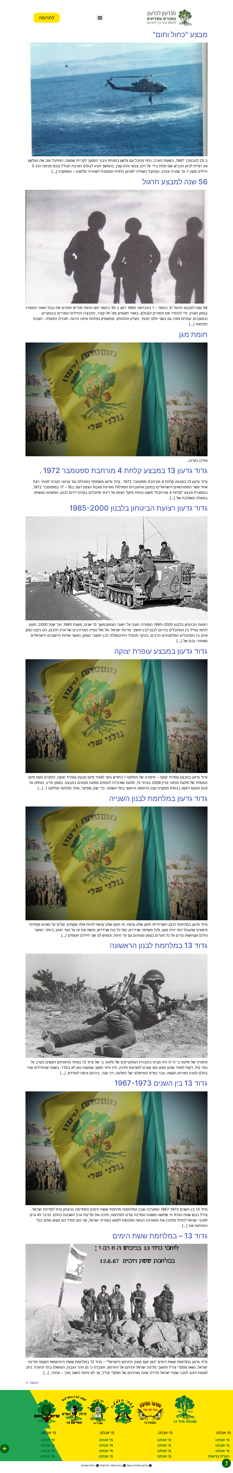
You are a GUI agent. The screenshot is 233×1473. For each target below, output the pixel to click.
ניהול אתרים (88, 1465)
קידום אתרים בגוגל (137, 1465)
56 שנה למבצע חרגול (175, 181)
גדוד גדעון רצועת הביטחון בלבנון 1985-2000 (138, 508)
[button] (100, 17)
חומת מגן (193, 334)
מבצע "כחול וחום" (180, 34)
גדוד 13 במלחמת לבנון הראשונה (159, 945)
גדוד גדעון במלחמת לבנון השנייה (158, 798)
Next (31, 1382)
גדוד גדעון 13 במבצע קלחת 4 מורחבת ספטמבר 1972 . (123, 470)
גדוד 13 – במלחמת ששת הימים (160, 1235)
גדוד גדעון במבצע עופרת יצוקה (161, 651)
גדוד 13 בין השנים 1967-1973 (161, 1083)
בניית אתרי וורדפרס (111, 1465)
